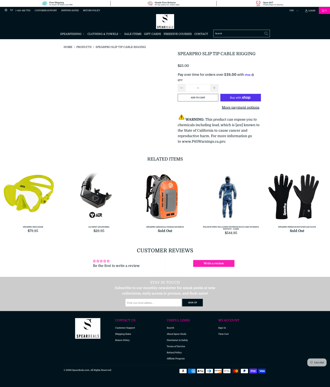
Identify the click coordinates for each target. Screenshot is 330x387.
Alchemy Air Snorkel (99, 198)
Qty (180, 80)
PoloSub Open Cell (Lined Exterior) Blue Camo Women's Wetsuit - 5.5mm (231, 198)
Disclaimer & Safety (177, 340)
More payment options (240, 107)
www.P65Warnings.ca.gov (203, 141)
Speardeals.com (80, 370)
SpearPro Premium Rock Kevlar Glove (297, 198)
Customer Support (46, 10)
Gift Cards (152, 34)
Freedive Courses (178, 34)
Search (170, 328)
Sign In (222, 328)
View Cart (223, 334)
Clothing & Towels (103, 34)
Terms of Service (176, 346)
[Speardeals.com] (165, 21)
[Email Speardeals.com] (11, 10)
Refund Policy (174, 352)
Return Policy (91, 10)
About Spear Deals (176, 334)
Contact (201, 34)
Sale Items (132, 34)
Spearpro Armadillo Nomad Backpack (165, 198)
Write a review (214, 263)
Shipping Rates (70, 10)
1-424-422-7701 (22, 10)
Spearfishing (71, 34)
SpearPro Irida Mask (33, 198)
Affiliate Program (176, 358)
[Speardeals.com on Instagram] (5, 10)
